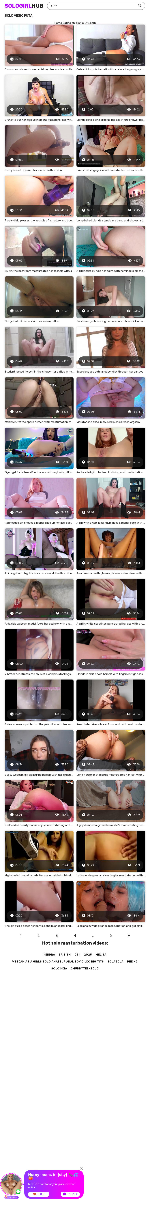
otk (77, 954)
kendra (49, 954)
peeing (132, 961)
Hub (24, 6)
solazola (115, 961)
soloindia (59, 968)
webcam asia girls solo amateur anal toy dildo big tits (58, 961)
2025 (88, 954)
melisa (101, 954)
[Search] (139, 6)
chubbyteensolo (85, 968)
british (65, 954)
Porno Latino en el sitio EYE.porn (75, 23)
